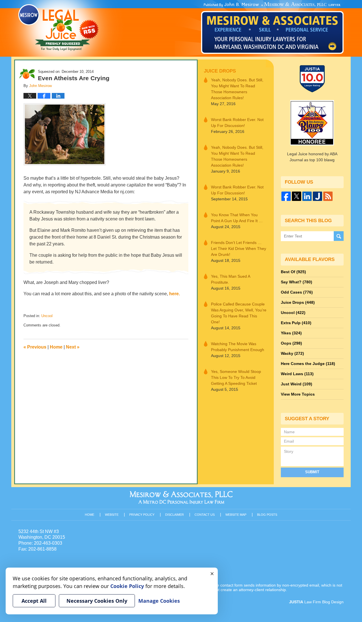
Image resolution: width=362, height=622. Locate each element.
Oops (291, 343)
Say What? (296, 282)
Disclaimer (174, 514)
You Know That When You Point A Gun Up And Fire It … (237, 218)
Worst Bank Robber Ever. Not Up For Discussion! (237, 122)
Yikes (291, 333)
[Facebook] (286, 196)
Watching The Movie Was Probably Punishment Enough (237, 346)
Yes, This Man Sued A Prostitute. (230, 279)
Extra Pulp (296, 322)
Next (72, 347)
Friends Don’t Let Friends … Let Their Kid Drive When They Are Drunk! (238, 248)
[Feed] (328, 196)
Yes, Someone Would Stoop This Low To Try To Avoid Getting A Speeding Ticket (236, 377)
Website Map (235, 514)
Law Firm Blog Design (316, 602)
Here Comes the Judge (308, 363)
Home (56, 347)
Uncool (47, 316)
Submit (312, 472)
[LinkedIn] (307, 196)
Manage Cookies (159, 600)
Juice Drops (220, 71)
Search (339, 236)
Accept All (34, 600)
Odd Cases (297, 292)
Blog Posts (267, 514)
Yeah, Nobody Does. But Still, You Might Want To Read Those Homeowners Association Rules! (237, 89)
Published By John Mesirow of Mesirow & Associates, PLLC (272, 28)
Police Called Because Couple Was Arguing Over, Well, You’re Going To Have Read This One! (238, 313)
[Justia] (317, 196)
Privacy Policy (141, 514)
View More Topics (298, 394)
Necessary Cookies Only (96, 600)
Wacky (292, 353)
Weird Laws (297, 373)
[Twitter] (296, 196)
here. (174, 293)
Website (111, 514)
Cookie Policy (127, 586)
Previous (34, 347)
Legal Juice (58, 27)
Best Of (293, 271)
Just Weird (296, 384)
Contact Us (205, 514)
